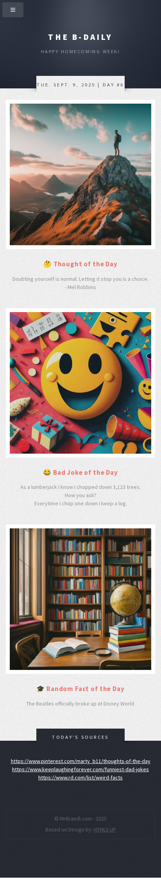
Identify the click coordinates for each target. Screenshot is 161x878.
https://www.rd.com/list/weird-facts (80, 777)
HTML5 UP (105, 829)
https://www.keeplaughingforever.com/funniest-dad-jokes (80, 769)
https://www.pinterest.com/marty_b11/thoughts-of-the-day (80, 761)
